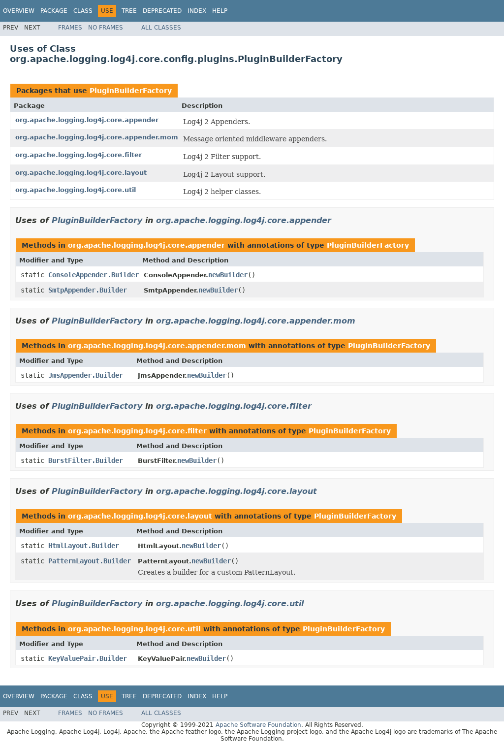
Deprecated (162, 10)
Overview (18, 10)
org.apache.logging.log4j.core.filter (78, 155)
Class (83, 10)
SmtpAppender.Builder (87, 290)
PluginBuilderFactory (131, 91)
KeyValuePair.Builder (87, 658)
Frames (70, 27)
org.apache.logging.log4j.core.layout (81, 172)
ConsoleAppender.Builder (93, 275)
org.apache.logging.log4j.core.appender (86, 120)
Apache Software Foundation (258, 724)
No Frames (105, 27)
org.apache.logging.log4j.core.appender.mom (96, 137)
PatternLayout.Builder (89, 561)
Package (53, 10)
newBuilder (228, 275)
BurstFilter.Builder (85, 460)
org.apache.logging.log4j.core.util (75, 190)
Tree (129, 10)
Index (197, 10)
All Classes (161, 27)
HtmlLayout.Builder (83, 546)
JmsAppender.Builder (85, 375)
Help (219, 10)
